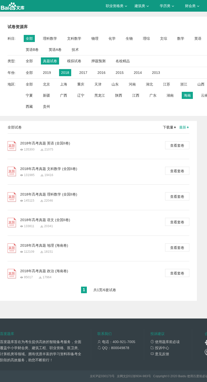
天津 (97, 84)
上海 (63, 84)
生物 (129, 38)
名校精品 (123, 61)
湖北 (149, 84)
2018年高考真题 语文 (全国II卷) (45, 220)
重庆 (80, 84)
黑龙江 (99, 95)
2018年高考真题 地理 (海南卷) (44, 245)
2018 (65, 73)
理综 (146, 38)
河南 (132, 84)
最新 (182, 127)
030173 (106, 376)
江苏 (166, 84)
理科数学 (50, 38)
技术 (75, 50)
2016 (101, 73)
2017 (83, 73)
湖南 (170, 95)
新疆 (46, 95)
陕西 (118, 95)
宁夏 (29, 95)
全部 (29, 38)
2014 (138, 73)
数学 (180, 38)
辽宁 (80, 95)
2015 (120, 73)
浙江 (183, 84)
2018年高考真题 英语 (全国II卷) (45, 143)
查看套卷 (177, 145)
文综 (163, 38)
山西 (200, 84)
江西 (135, 95)
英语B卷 (32, 50)
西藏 (29, 106)
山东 (115, 84)
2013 (156, 73)
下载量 (168, 127)
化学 (112, 38)
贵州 (46, 106)
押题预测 (98, 61)
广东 (153, 95)
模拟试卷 (74, 61)
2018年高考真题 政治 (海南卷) (44, 271)
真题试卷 (50, 61)
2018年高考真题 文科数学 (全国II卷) (48, 169)
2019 (47, 73)
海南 (187, 95)
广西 (63, 95)
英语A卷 (55, 50)
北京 (46, 84)
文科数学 (74, 38)
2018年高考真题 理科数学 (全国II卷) (48, 194)
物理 (94, 38)
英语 (197, 38)
